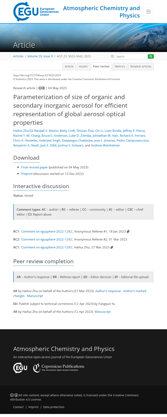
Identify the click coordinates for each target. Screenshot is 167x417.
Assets (83, 66)
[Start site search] (151, 56)
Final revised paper (34, 167)
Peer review (101, 66)
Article (69, 66)
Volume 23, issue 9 (40, 56)
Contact (18, 407)
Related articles (141, 66)
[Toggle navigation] (148, 11)
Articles (18, 56)
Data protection (53, 407)
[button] (112, 56)
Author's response (108, 291)
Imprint (33, 407)
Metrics (120, 66)
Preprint (27, 174)
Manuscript (35, 296)
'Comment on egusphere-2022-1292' (47, 231)
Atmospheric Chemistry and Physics (101, 11)
